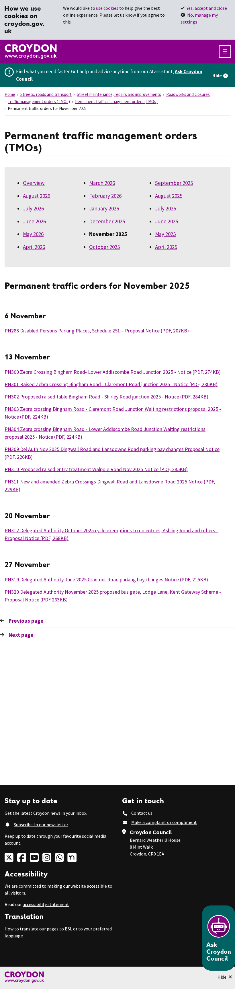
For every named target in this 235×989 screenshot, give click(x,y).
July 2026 (33, 208)
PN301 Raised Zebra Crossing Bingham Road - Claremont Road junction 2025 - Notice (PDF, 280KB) (111, 384)
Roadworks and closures (188, 94)
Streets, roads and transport (46, 94)
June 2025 (166, 221)
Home (10, 94)
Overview (34, 182)
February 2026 (105, 195)
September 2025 (174, 182)
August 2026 (36, 195)
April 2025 (166, 246)
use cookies (107, 8)
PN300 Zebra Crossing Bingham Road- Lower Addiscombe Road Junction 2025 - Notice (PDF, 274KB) (113, 372)
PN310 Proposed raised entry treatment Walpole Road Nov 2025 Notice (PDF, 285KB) (96, 469)
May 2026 (33, 234)
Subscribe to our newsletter (41, 824)
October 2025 (104, 246)
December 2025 (107, 221)
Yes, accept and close (207, 8)
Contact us (141, 813)
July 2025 (165, 208)
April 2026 (34, 246)
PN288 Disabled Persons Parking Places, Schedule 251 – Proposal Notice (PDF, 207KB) (97, 330)
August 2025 (168, 195)
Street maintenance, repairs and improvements (119, 94)
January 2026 (104, 208)
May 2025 (165, 234)
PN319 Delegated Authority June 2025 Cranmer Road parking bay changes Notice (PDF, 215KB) (106, 579)
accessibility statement (46, 904)
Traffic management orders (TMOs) (39, 101)
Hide (217, 75)
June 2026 (34, 221)
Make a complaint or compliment (164, 822)
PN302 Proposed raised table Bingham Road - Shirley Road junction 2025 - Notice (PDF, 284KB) (106, 396)
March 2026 (102, 182)
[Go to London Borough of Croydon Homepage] (117, 977)
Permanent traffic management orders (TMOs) (116, 101)
